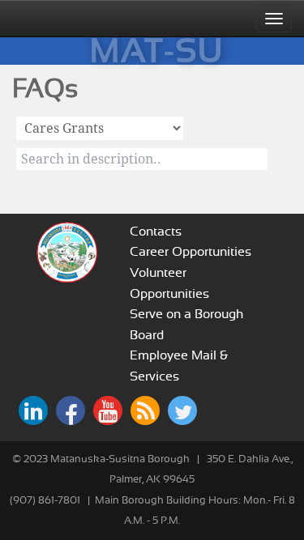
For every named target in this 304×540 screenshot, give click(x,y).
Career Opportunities (190, 251)
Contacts (156, 231)
